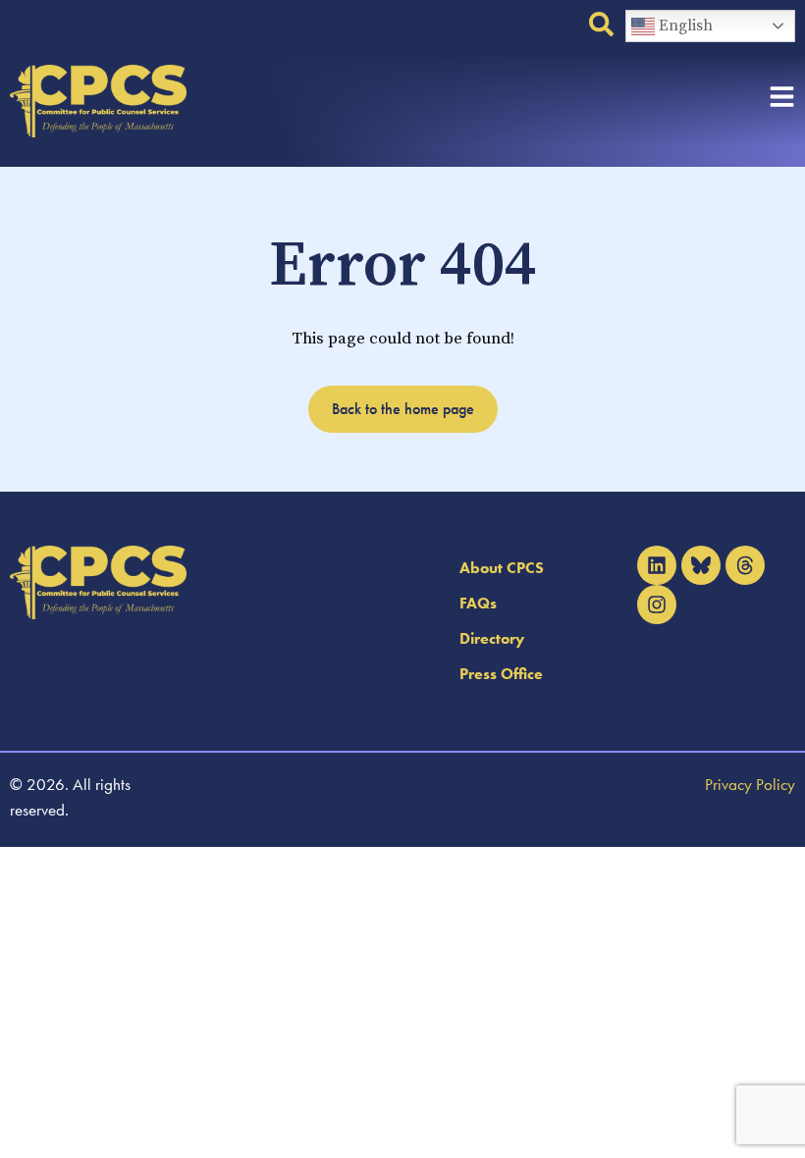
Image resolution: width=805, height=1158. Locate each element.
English (684, 25)
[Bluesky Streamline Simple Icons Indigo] (701, 565)
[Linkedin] (656, 565)
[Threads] (745, 565)
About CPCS (501, 567)
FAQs (478, 603)
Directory (491, 638)
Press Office (501, 673)
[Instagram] (656, 604)
